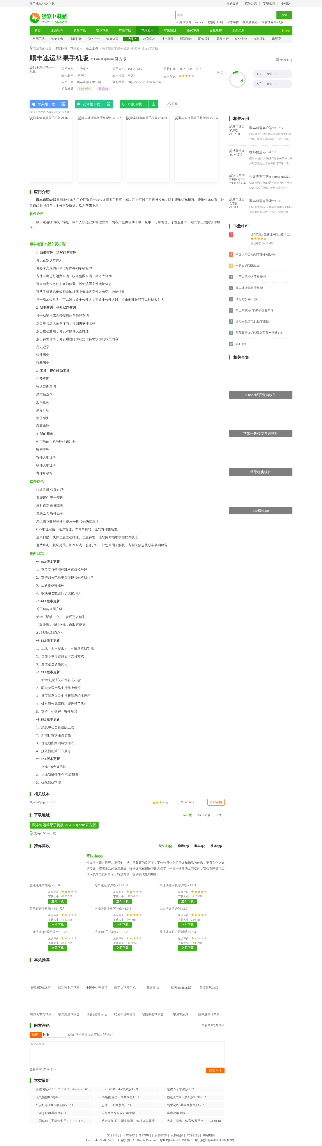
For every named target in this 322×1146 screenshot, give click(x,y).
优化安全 (241, 39)
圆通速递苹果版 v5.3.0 (45, 885)
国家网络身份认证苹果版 (118, 1113)
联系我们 (193, 1135)
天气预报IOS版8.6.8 (49, 1097)
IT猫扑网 (61, 48)
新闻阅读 (186, 39)
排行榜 (286, 30)
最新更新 (232, 3)
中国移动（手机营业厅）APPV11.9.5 (60, 1121)
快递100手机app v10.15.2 (111, 931)
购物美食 (57, 39)
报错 (174, 104)
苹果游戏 (170, 30)
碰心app (240, 343)
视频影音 (75, 39)
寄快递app (95, 856)
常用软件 (57, 30)
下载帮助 (129, 1135)
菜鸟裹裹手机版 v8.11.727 (47, 908)
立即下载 (57, 901)
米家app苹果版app (247, 265)
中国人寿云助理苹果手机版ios (255, 254)
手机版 (285, 3)
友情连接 (177, 1135)
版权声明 (145, 1135)
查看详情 (216, 802)
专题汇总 (269, 3)
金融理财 (259, 39)
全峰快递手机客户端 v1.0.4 (113, 908)
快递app (103, 88)
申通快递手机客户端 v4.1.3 (177, 885)
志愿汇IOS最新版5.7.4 (116, 1105)
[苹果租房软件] (260, 443)
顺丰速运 (84, 88)
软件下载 (80, 30)
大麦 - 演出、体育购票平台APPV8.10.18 (194, 1121)
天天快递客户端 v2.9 (173, 908)
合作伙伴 (161, 1135)
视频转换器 (250, 22)
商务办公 (94, 39)
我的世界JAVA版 (272, 22)
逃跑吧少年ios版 (246, 299)
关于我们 (113, 1135)
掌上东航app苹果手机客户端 (254, 310)
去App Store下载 (44, 833)
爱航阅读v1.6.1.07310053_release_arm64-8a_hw (64, 1089)
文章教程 (216, 30)
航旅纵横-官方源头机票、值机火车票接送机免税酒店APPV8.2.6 (130, 1121)
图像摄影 (204, 39)
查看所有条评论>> (43, 1069)
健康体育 (112, 39)
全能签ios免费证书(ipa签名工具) (270, 235)
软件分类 (251, 3)
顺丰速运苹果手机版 (249, 288)
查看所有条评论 (213, 1025)
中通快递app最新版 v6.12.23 (48, 931)
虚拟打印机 (215, 22)
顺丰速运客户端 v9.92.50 (111, 885)
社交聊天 (167, 39)
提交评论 (215, 1070)
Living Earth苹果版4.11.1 (52, 1113)
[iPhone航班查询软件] (260, 366)
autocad (199, 22)
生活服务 (131, 39)
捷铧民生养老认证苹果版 (252, 321)
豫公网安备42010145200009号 (215, 1140)
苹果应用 (147, 30)
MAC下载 (192, 30)
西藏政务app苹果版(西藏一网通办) (258, 332)
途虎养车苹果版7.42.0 (181, 1089)
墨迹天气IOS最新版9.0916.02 (186, 1097)
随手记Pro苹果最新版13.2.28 (186, 1105)
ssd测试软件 (183, 22)
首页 (38, 30)
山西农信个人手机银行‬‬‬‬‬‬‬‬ (250, 276)
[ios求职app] (260, 482)
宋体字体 (233, 22)
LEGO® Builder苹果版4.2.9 (119, 1089)
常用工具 (39, 39)
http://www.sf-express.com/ (145, 82)
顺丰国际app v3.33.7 (43, 802)
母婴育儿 (278, 39)
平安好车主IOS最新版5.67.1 (54, 1105)
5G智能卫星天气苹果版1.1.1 (120, 1097)
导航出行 (223, 39)
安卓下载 (102, 30)
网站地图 (209, 1135)
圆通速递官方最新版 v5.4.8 (177, 931)
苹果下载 (125, 30)
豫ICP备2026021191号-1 (176, 1140)
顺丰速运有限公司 (89, 82)
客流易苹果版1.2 (178, 1113)
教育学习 (149, 39)
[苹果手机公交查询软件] (260, 404)
